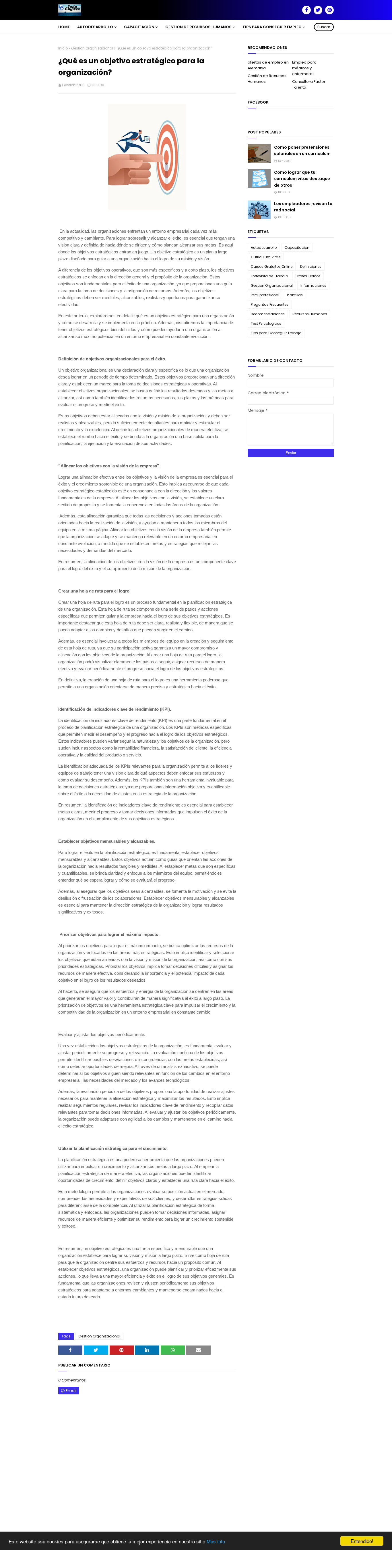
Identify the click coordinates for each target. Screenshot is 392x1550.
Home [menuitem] (64, 27)
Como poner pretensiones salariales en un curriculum (302, 150)
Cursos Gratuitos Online (271, 266)
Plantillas (295, 295)
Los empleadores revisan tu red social (303, 207)
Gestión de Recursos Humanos (267, 78)
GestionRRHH (73, 85)
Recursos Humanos (309, 313)
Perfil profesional (265, 295)
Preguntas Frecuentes (269, 304)
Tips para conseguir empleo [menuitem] (272, 27)
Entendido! (362, 1541)
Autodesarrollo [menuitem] (95, 27)
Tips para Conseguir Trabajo (276, 332)
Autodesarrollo (264, 247)
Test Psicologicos (266, 323)
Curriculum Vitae (265, 257)
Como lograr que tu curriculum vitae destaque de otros (302, 178)
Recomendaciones (268, 313)
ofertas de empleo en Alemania (268, 65)
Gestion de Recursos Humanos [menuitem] (198, 27)
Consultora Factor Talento (308, 84)
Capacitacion (296, 247)
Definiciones (310, 266)
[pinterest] (329, 10)
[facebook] (306, 10)
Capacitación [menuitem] (139, 27)
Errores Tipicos (308, 276)
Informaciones (313, 285)
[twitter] (318, 10)
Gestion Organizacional (92, 48)
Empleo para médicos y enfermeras (304, 68)
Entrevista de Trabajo (269, 276)
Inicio (63, 48)
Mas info (216, 1541)
